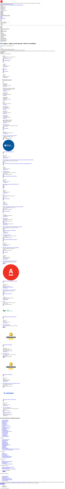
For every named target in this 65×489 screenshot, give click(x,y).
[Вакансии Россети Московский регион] (33, 145)
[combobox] (4, 22)
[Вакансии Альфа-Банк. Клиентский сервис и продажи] (33, 272)
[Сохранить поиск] (1, 27)
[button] (1, 16)
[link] (2, 14)
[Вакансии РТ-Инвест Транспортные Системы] (33, 311)
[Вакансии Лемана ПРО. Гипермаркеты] (33, 336)
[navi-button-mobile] (1, 19)
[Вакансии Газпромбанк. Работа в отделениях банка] (33, 393)
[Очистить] (1, 24)
